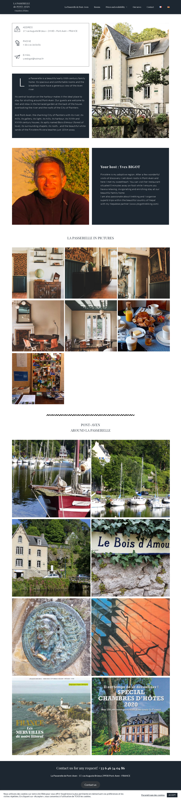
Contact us (90, 784)
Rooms (97, 7)
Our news (137, 7)
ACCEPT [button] (172, 795)
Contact (150, 7)
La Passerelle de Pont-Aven (76, 7)
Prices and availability (115, 7)
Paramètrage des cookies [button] (153, 795)
